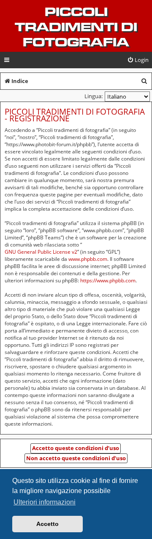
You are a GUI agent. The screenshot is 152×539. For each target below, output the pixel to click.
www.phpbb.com (87, 259)
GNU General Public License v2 (41, 251)
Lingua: (93, 96)
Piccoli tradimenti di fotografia (76, 27)
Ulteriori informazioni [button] (45, 502)
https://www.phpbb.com (108, 280)
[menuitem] (138, 60)
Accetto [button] (47, 523)
